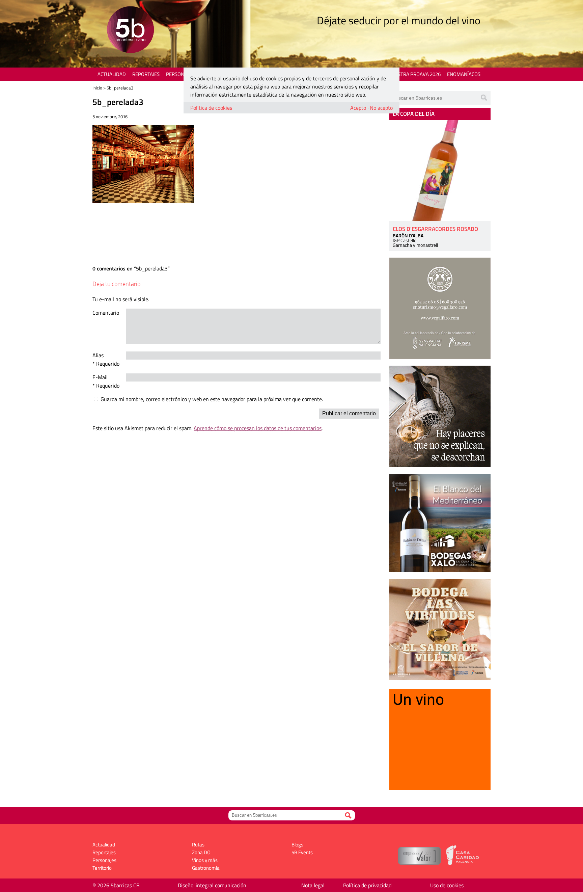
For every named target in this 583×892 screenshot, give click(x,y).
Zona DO (201, 852)
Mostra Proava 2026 (415, 74)
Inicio (97, 87)
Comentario (105, 313)
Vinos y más (205, 860)
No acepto (381, 108)
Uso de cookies (447, 885)
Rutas (198, 844)
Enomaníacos (463, 74)
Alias (98, 355)
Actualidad (112, 74)
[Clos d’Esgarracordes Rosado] (440, 170)
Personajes (180, 74)
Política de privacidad (367, 885)
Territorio (102, 868)
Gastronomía (206, 868)
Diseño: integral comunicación (212, 885)
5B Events (302, 852)
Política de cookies (211, 108)
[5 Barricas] (130, 30)
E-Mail (100, 377)
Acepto (358, 108)
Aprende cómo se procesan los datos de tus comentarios (258, 428)
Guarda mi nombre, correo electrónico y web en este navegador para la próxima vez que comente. (212, 399)
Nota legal (313, 885)
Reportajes (146, 74)
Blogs (297, 844)
